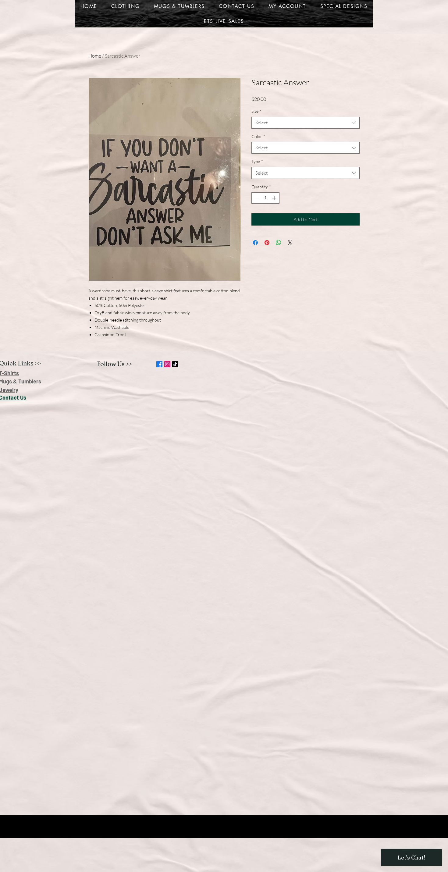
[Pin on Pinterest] (267, 242)
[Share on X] (290, 242)
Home (94, 56)
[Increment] (275, 198)
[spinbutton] (265, 198)
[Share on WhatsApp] (278, 242)
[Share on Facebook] (255, 242)
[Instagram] (167, 364)
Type (257, 161)
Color (258, 136)
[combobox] (305, 123)
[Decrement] (256, 198)
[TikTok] (175, 364)
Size (256, 111)
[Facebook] (159, 364)
